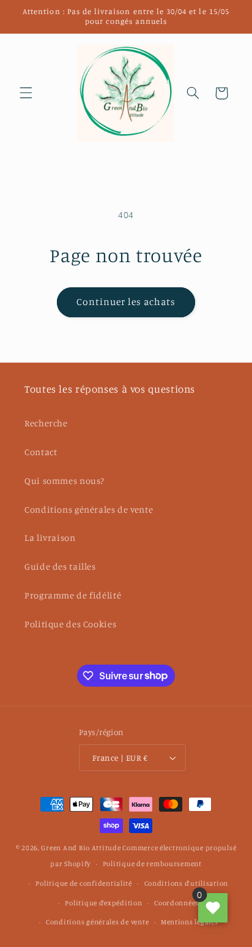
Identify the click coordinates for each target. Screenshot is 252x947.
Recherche (46, 423)
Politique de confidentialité (83, 883)
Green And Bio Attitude (80, 847)
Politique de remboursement (152, 863)
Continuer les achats (126, 301)
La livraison (50, 537)
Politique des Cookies (70, 624)
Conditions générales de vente (88, 509)
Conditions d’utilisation (186, 883)
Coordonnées (176, 903)
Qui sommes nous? (64, 480)
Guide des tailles (60, 566)
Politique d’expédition (103, 903)
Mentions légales (189, 922)
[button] (26, 93)
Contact (40, 452)
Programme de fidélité (72, 595)
